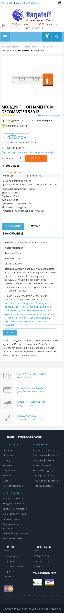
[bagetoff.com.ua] (32, 14)
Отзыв (35, 226)
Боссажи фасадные (43, 470)
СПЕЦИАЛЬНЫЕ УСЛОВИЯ (31, 387)
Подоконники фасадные (45, 455)
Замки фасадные (42, 465)
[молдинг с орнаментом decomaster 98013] (32, 79)
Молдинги (8, 455)
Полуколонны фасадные (45, 480)
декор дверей (41, 317)
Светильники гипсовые (15, 508)
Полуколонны (10, 470)
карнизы (34, 306)
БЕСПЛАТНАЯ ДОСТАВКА (31, 373)
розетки (18, 314)
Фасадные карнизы (43, 450)
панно (17, 317)
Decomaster (42, 299)
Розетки (7, 465)
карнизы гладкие (30, 310)
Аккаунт (60, 3)
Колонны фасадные (43, 485)
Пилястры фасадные (43, 475)
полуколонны (23, 321)
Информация (13, 233)
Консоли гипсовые (12, 538)
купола (46, 303)
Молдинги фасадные (43, 460)
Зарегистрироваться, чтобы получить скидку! (27, 152)
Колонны (7, 475)
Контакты (7, 2)
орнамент (29, 314)
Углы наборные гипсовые (16, 533)
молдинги (45, 310)
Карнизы (7, 450)
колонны (10, 321)
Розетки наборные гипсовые (12, 526)
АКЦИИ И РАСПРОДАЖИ (31, 401)
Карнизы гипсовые (13, 498)
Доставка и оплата (27, 2)
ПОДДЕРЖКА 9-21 (27, 415)
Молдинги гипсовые (13, 503)
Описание (13, 226)
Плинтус (7, 460)
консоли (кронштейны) (28, 303)
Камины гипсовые (12, 518)
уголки (8, 314)
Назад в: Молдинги (51, 115)
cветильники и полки (16, 306)
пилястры (27, 317)
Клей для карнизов (13, 485)
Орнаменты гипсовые (14, 513)
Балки (6, 480)
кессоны (9, 303)
